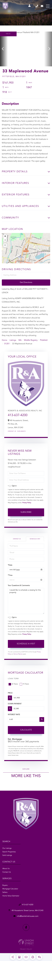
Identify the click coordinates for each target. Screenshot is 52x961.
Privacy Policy (26, 502)
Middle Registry (30, 340)
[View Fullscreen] (5, 245)
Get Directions (26, 282)
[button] (4, 49)
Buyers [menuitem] (4, 885)
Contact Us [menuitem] (6, 872)
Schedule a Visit (35, 539)
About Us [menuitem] (5, 869)
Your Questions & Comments (19, 585)
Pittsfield (44, 340)
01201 (7, 344)
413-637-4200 (37, 6)
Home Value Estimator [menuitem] (10, 896)
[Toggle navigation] (48, 6)
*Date (10, 565)
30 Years (14, 684)
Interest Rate (14, 715)
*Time (10, 575)
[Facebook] (26, 927)
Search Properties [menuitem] (9, 852)
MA (20, 340)
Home (4, 340)
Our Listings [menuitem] (6, 848)
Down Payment (15, 704)
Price (10, 693)
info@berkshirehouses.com (42, 6)
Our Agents (21, 431)
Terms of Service (18, 654)
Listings (13, 340)
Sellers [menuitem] (4, 892)
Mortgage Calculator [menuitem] (10, 889)
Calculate (26, 730)
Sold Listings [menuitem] (7, 855)
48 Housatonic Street (27, 910)
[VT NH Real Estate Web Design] (26, 942)
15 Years (26, 684)
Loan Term (13, 679)
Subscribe (26, 512)
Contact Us (12, 431)
